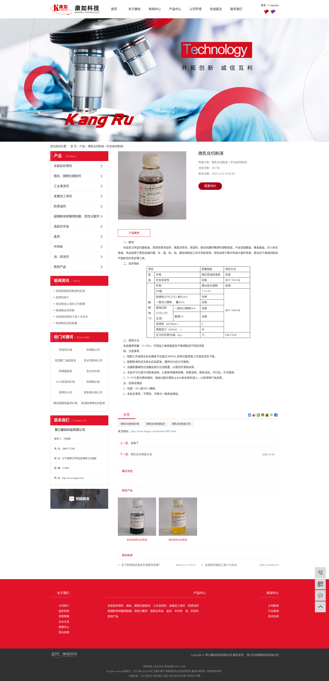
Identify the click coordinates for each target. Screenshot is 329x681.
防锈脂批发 (65, 371)
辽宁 (143, 676)
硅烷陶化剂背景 (65, 310)
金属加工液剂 (63, 196)
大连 (170, 676)
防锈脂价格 (93, 381)
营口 (160, 676)
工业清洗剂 (61, 186)
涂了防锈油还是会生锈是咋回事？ (141, 565)
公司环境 (195, 9)
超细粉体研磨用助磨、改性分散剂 (76, 216)
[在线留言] (320, 595)
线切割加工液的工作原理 (70, 304)
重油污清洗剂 (198, 671)
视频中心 (64, 627)
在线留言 (216, 9)
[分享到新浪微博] (254, 415)
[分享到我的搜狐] (267, 415)
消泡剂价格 (65, 349)
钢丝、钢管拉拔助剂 (67, 176)
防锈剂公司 (65, 392)
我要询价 (210, 186)
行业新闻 (273, 611)
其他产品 (60, 266)
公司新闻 (273, 605)
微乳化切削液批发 (155, 424)
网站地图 (169, 666)
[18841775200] (320, 572)
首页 (114, 9)
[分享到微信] (258, 415)
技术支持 (273, 616)
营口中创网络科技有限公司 (262, 655)
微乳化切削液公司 (181, 424)
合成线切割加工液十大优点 (72, 316)
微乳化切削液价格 (130, 424)
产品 (82, 146)
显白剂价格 (93, 371)
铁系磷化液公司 (93, 392)
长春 (183, 676)
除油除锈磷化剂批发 (93, 403)
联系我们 (236, 9)
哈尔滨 (177, 676)
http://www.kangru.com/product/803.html (153, 431)
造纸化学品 (61, 226)
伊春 (198, 676)
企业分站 (158, 666)
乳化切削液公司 (93, 360)
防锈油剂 (60, 206)
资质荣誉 (64, 616)
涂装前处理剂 (63, 166)
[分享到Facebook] (276, 415)
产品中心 (175, 9)
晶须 (57, 236)
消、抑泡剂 (61, 256)
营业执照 (64, 632)
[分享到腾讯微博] (271, 415)
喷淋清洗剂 (171, 671)
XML (183, 666)
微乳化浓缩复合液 (141, 454)
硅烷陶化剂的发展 (66, 323)
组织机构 (64, 611)
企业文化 (64, 621)
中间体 (58, 246)
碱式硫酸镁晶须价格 (65, 403)
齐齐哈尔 (190, 676)
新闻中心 (155, 9)
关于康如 (134, 9)
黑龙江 (149, 676)
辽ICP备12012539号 (143, 671)
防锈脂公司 (93, 349)
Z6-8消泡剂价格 (65, 381)
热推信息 (147, 666)
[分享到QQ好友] (262, 415)
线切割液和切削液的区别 (70, 291)
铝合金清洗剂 (184, 671)
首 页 (73, 146)
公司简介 (64, 605)
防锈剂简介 (62, 297)
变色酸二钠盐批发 (65, 360)
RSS (177, 666)
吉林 (155, 676)
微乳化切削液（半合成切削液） (106, 146)
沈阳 (165, 676)
